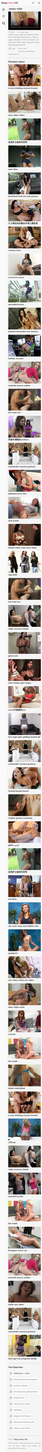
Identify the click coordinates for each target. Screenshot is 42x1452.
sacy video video (16, 115)
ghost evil (13, 655)
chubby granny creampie (20, 818)
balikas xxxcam (15, 358)
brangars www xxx (17, 1250)
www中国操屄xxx (17, 710)
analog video (19, 1398)
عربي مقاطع (13, 845)
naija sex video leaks (22, 1428)
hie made (12, 1061)
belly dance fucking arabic (24, 1422)
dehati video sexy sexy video (22, 547)
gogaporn (13, 953)
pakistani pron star (17, 493)
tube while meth (16, 1007)
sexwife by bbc (15, 1196)
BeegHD (9, 2)
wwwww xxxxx (16, 277)
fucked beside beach (18, 791)
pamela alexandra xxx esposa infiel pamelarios (23, 332)
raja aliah (12, 574)
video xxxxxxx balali (18, 628)
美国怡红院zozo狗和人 (22, 1373)
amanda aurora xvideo (19, 385)
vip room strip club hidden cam (23, 926)
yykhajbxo (18, 1410)
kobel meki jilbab (16, 1088)
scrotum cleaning (20, 1385)
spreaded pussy (16, 304)
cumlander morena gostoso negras (22, 467)
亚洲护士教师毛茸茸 (17, 142)
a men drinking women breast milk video (23, 88)
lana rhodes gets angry (19, 682)
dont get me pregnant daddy (22, 1358)
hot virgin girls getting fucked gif (24, 737)
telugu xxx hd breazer (22, 1416)
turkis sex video (16, 1304)
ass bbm (12, 899)
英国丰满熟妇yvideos (18, 439)
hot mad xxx (14, 412)
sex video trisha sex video (21, 980)
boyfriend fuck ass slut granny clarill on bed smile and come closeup (23, 196)
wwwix (11, 1034)
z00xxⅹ (12, 1142)
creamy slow (14, 250)
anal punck (13, 520)
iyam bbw (13, 169)
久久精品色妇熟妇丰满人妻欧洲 (23, 223)
